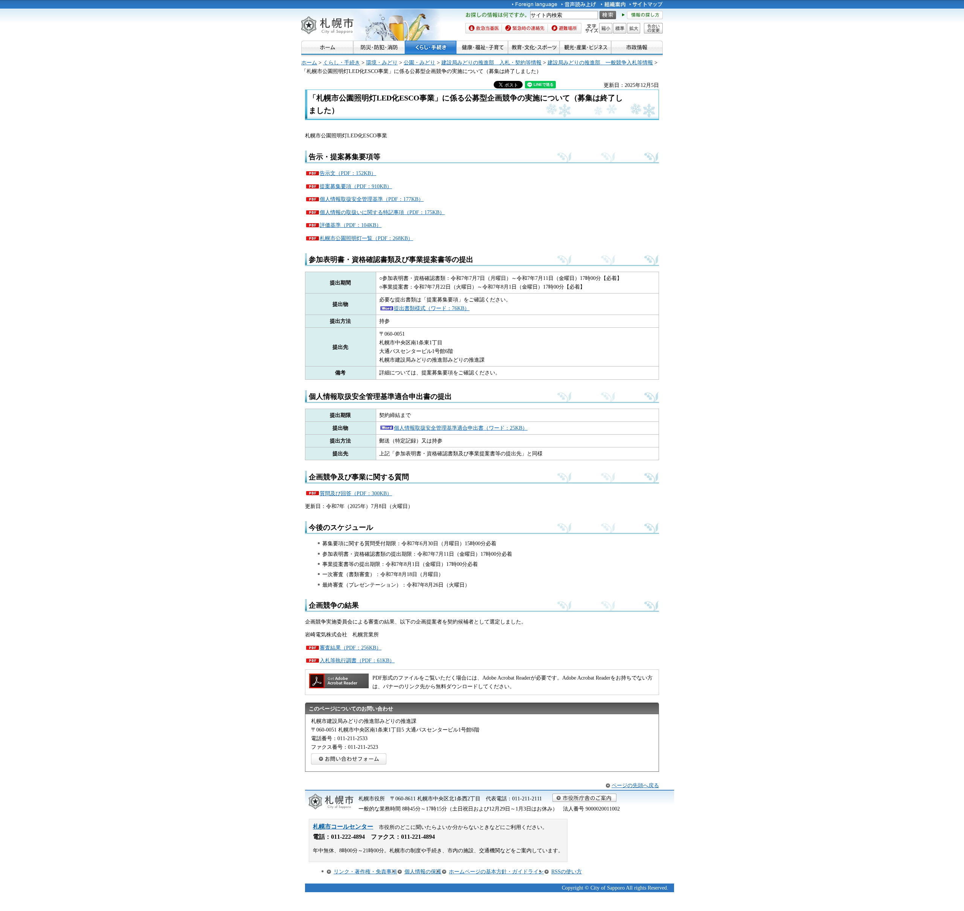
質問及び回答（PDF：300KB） (356, 493)
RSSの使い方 (566, 871)
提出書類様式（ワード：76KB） (432, 308)
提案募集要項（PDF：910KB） (356, 186)
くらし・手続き (341, 62)
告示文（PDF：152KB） (348, 173)
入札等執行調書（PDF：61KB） (357, 660)
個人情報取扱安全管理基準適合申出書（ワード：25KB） (461, 428)
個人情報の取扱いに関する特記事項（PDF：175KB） (382, 212)
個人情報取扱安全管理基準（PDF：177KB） (372, 199)
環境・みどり (382, 62)
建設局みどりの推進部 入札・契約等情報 (491, 62)
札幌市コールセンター (343, 826)
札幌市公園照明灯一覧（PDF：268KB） (366, 238)
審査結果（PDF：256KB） (350, 648)
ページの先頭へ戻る (635, 785)
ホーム (309, 62)
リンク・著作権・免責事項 (365, 871)
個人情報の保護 (422, 871)
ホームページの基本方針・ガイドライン (496, 871)
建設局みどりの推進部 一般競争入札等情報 (600, 62)
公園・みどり (419, 62)
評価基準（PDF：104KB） (350, 225)
